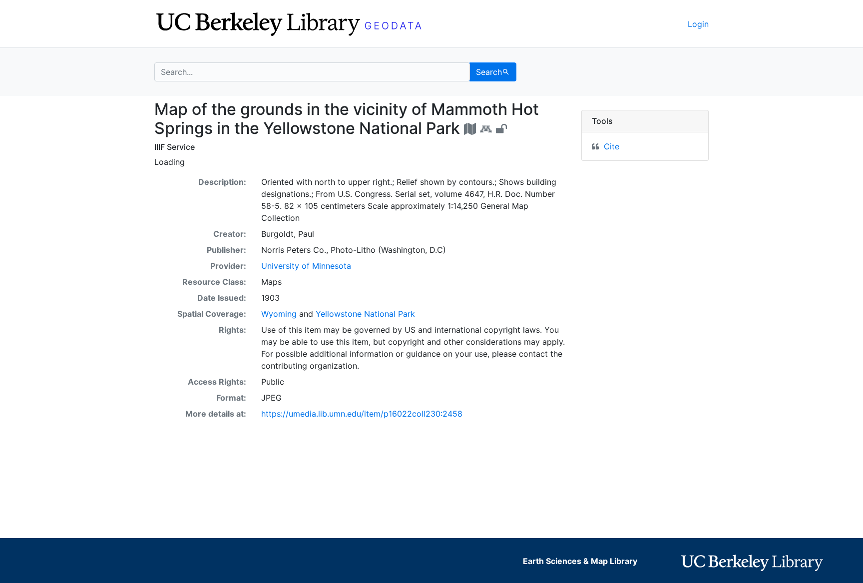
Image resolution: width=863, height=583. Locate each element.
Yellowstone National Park (365, 314)
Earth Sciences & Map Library (580, 561)
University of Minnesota (306, 266)
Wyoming (279, 314)
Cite (611, 146)
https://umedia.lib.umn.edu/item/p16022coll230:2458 (361, 414)
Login (698, 24)
